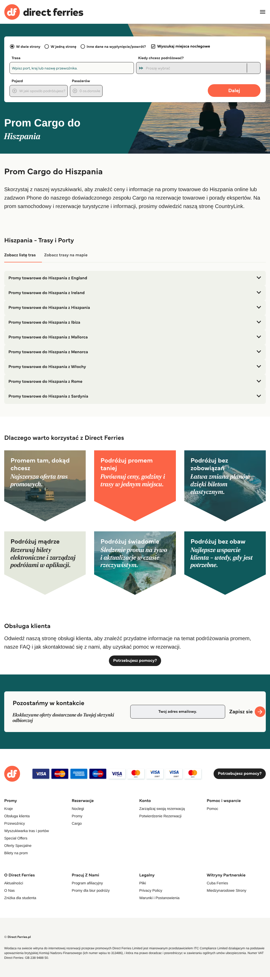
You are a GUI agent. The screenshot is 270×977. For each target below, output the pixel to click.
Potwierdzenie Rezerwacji (160, 816)
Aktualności (13, 883)
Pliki (142, 883)
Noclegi (78, 808)
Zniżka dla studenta (20, 898)
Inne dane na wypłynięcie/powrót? (116, 46)
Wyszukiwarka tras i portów (26, 831)
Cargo (77, 823)
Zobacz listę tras (20, 255)
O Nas (9, 890)
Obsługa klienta (17, 816)
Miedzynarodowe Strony (226, 890)
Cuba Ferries (217, 883)
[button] (135, 278)
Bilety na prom (16, 853)
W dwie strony (28, 46)
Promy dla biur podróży (91, 890)
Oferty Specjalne (18, 845)
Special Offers (15, 838)
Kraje (8, 808)
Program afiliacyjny (87, 883)
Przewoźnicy (14, 823)
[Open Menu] (262, 12)
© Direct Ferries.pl (17, 937)
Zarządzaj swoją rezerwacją (162, 808)
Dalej (234, 90)
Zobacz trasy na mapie (65, 255)
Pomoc (212, 808)
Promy (77, 816)
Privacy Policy (150, 890)
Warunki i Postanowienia (159, 898)
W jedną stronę (63, 46)
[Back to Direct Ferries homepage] (43, 12)
